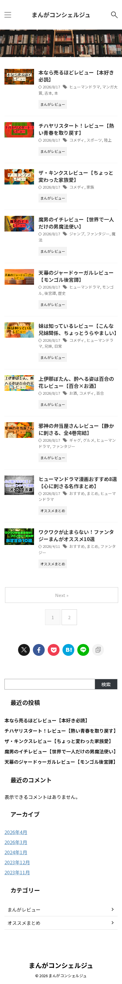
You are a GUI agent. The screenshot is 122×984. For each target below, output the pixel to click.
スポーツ (94, 140)
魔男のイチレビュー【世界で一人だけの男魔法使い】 (76, 223)
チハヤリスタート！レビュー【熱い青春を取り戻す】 (76, 129)
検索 (106, 684)
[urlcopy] (98, 650)
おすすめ (77, 493)
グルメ (88, 440)
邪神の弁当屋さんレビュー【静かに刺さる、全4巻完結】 (76, 429)
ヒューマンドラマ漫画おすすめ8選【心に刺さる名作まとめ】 (77, 482)
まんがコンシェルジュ (61, 14)
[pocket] (54, 650)
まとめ (92, 493)
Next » (61, 595)
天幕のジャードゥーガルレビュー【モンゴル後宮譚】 (76, 276)
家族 (90, 187)
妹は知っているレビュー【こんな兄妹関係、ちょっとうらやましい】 (78, 329)
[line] (83, 650)
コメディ (76, 140)
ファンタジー (98, 234)
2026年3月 (15, 842)
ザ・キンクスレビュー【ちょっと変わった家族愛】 (75, 176)
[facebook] (39, 650)
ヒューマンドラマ (84, 87)
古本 (48, 93)
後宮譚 (50, 293)
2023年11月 (17, 872)
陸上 (108, 140)
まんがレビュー (24, 909)
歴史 (62, 293)
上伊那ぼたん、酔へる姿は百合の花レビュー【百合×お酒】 (76, 382)
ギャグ (75, 440)
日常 (58, 346)
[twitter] (24, 650)
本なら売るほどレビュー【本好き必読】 (76, 76)
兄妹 (48, 346)
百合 (100, 393)
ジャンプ (76, 234)
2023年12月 (17, 862)
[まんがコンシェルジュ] (68, 650)
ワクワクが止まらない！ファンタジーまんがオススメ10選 (76, 535)
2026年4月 (15, 832)
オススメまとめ (24, 922)
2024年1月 (15, 852)
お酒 (73, 393)
